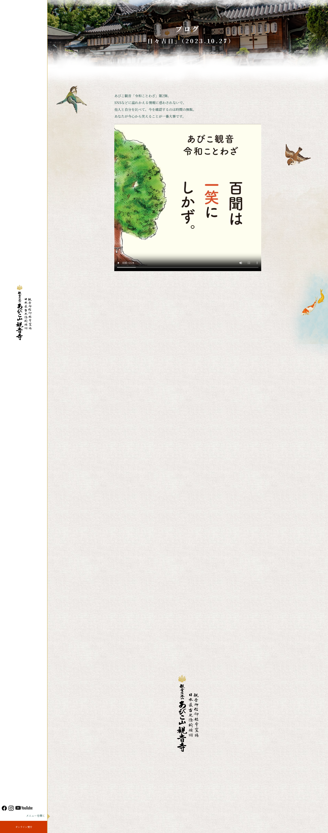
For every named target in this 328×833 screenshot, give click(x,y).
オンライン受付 (23, 827)
